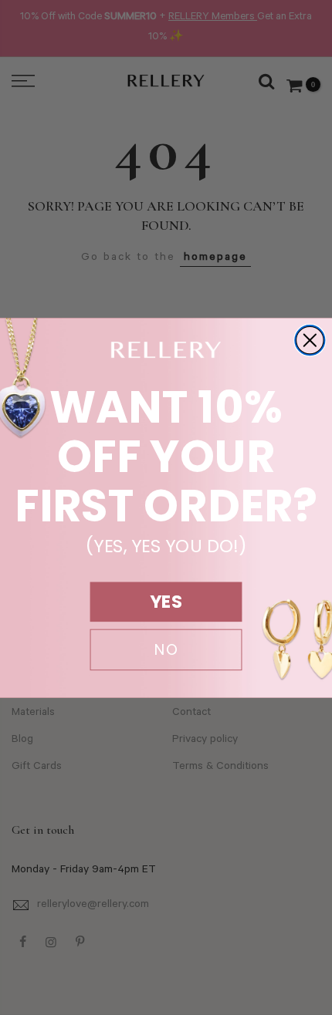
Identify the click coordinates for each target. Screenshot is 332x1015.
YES (166, 601)
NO (166, 649)
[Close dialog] (309, 340)
